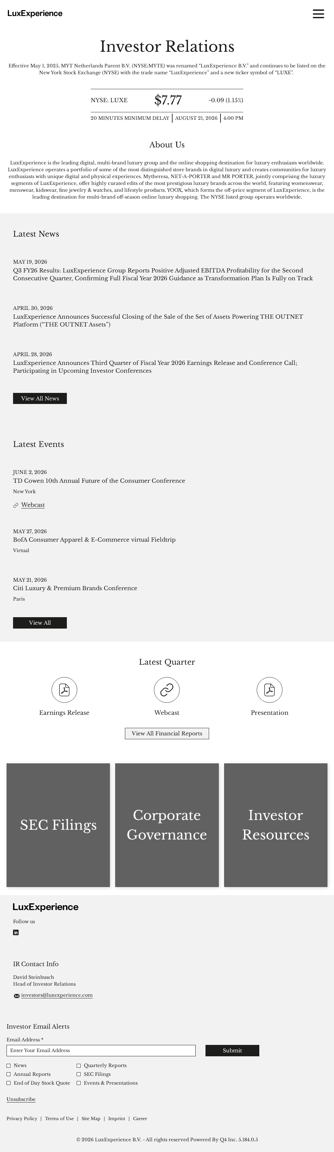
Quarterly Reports (105, 1065)
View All (40, 622)
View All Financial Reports (167, 733)
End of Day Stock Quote (42, 1083)
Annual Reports (32, 1074)
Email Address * (36, 1039)
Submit (232, 1050)
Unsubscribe (21, 1099)
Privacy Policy (22, 1119)
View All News (40, 398)
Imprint (116, 1119)
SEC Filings (97, 1074)
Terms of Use (59, 1119)
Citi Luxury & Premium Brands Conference (75, 588)
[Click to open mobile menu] (318, 14)
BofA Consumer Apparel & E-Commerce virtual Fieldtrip (94, 539)
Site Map (91, 1119)
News (20, 1065)
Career (140, 1119)
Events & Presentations (111, 1083)
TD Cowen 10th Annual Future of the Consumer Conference (99, 481)
